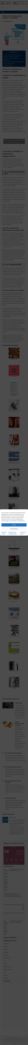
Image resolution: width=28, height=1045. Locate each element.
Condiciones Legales (23, 532)
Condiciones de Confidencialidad (12, 532)
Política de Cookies (4, 532)
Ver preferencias (14, 528)
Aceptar (14, 525)
